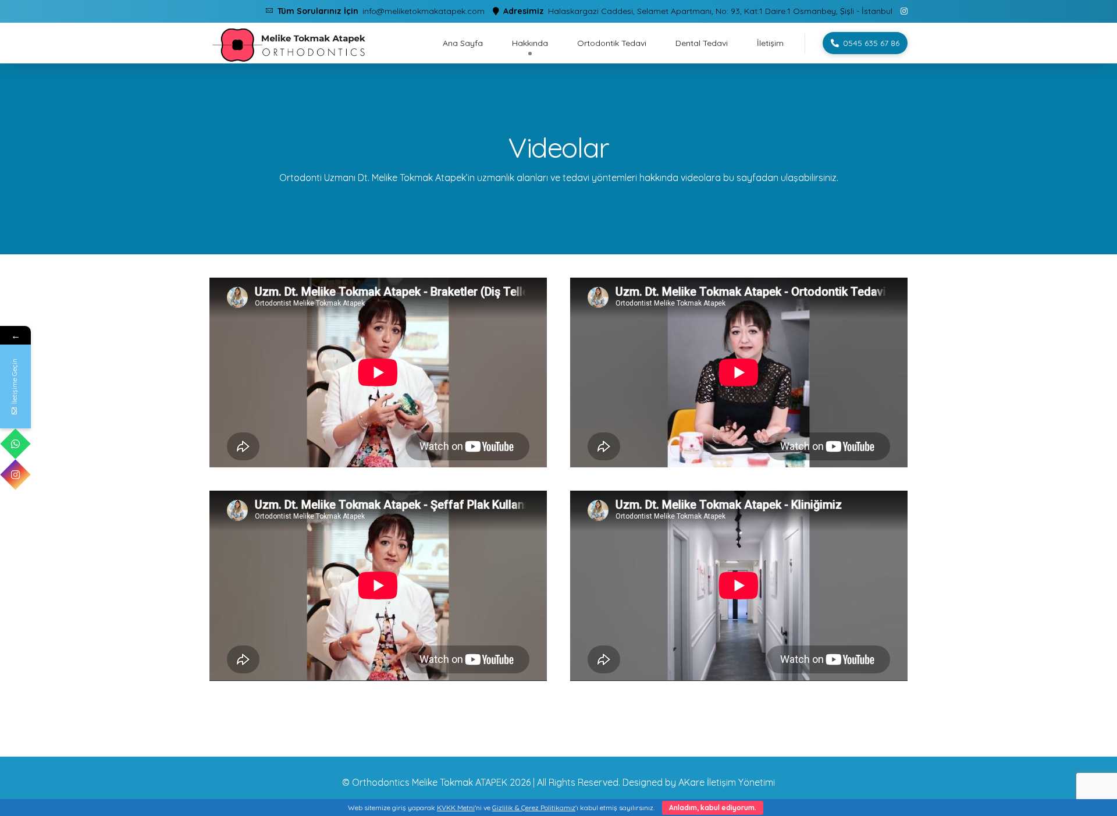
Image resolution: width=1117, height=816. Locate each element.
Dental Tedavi (701, 43)
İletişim (770, 43)
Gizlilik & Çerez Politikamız (533, 807)
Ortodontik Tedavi (611, 43)
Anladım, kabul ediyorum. (712, 807)
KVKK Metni (456, 807)
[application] (378, 372)
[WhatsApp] (15, 443)
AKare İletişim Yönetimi (726, 782)
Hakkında (530, 43)
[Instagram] (15, 474)
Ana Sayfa (463, 43)
